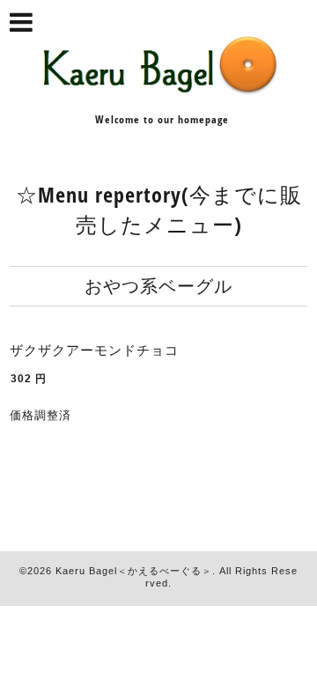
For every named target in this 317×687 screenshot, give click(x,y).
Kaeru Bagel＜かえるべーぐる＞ (133, 570)
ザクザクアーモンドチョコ (94, 350)
